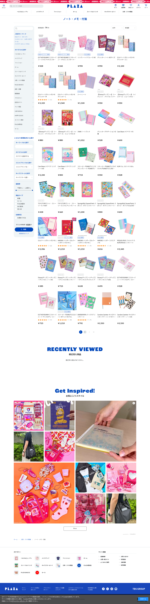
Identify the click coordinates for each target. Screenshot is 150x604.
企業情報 (123, 562)
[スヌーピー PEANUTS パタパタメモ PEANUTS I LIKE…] (104, 154)
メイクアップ (40, 12)
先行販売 (20, 206)
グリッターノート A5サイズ (106, 57)
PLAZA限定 (21, 204)
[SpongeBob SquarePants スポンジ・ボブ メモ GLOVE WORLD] (124, 189)
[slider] (16, 190)
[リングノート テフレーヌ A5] (85, 43)
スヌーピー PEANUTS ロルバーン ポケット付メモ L (67, 316)
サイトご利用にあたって (35, 589)
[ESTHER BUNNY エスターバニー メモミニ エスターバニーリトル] (65, 43)
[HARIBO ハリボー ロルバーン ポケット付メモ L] (65, 226)
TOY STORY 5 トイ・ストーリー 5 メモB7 (47, 204)
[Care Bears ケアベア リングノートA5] (45, 154)
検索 (24, 229)
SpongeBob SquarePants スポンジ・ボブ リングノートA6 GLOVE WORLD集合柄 (106, 205)
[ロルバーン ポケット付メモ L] (45, 226)
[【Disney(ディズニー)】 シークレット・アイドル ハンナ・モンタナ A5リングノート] (45, 117)
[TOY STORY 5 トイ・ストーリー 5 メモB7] (45, 189)
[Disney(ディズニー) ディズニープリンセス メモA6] (104, 263)
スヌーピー (25, 37)
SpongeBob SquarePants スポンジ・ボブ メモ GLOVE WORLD (126, 205)
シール (16, 42)
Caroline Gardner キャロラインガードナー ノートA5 (126, 316)
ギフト (115, 7)
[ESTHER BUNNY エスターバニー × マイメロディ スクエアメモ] (124, 263)
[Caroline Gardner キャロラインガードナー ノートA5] (124, 300)
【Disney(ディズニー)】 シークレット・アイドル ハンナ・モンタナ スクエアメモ (106, 97)
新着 (18, 198)
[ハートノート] (85, 80)
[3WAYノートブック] (85, 117)
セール (19, 201)
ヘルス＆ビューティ (22, 12)
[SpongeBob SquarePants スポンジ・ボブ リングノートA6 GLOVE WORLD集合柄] (104, 189)
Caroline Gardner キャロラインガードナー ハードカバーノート (106, 317)
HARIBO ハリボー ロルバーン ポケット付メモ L (66, 242)
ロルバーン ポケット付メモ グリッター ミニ (125, 58)
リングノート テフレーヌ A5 (87, 57)
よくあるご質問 (105, 562)
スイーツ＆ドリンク (92, 12)
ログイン (139, 7)
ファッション (57, 12)
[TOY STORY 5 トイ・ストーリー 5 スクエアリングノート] (65, 189)
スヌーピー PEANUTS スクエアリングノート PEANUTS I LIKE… (87, 168)
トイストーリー (19, 39)
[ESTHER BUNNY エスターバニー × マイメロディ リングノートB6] (45, 300)
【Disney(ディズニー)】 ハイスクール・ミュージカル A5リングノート (67, 134)
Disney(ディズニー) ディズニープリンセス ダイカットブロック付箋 (87, 280)
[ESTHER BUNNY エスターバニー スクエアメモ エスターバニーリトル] (45, 43)
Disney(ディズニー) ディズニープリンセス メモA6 (106, 279)
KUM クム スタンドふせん (125, 166)
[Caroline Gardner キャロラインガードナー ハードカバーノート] (104, 300)
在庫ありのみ (21, 218)
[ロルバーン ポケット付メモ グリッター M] (45, 80)
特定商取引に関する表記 (92, 589)
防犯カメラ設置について (60, 589)
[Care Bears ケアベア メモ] (124, 117)
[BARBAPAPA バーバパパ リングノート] (85, 300)
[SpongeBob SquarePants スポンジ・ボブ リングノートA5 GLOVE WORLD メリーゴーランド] (85, 189)
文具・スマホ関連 (127, 12)
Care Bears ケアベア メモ (125, 132)
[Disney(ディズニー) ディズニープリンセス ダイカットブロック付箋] (85, 263)
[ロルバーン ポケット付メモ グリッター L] (65, 80)
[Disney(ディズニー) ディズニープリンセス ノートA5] (45, 263)
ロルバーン (18, 37)
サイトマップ (24, 589)
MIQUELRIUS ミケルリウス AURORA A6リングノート (126, 242)
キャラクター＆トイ (110, 12)
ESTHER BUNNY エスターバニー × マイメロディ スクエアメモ (126, 280)
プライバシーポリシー (47, 589)
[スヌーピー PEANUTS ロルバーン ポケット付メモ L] (65, 300)
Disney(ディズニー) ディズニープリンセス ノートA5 (47, 279)
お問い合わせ (124, 557)
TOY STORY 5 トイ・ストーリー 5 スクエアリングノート (67, 204)
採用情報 (123, 565)
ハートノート (82, 95)
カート (146, 7)
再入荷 (19, 209)
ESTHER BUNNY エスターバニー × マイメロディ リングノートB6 (47, 317)
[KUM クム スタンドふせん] (124, 154)
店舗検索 (123, 7)
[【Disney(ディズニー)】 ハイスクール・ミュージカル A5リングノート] (65, 117)
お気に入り (130, 7)
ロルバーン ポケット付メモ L (47, 241)
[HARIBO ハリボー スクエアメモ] (104, 226)
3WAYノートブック (84, 132)
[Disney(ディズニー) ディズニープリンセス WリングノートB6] (65, 263)
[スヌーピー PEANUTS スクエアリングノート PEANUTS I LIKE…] (85, 154)
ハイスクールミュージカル (22, 44)
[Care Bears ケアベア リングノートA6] (65, 154)
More (75, 528)
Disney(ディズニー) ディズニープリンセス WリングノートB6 (67, 280)
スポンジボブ (28, 39)
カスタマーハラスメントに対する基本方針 (75, 589)
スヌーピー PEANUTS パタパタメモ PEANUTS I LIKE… (106, 167)
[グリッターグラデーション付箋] (104, 117)
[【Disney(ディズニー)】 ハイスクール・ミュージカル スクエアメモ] (124, 80)
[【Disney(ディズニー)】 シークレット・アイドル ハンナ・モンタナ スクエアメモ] (104, 80)
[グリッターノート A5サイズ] (104, 43)
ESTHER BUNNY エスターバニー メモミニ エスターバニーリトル (67, 59)
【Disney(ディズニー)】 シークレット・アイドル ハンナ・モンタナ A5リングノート (47, 134)
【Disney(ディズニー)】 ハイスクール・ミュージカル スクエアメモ (126, 97)
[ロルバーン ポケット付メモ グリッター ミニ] (124, 43)
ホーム (75, 12)
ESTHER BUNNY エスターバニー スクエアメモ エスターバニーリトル (47, 59)
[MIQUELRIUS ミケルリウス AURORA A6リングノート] (124, 226)
